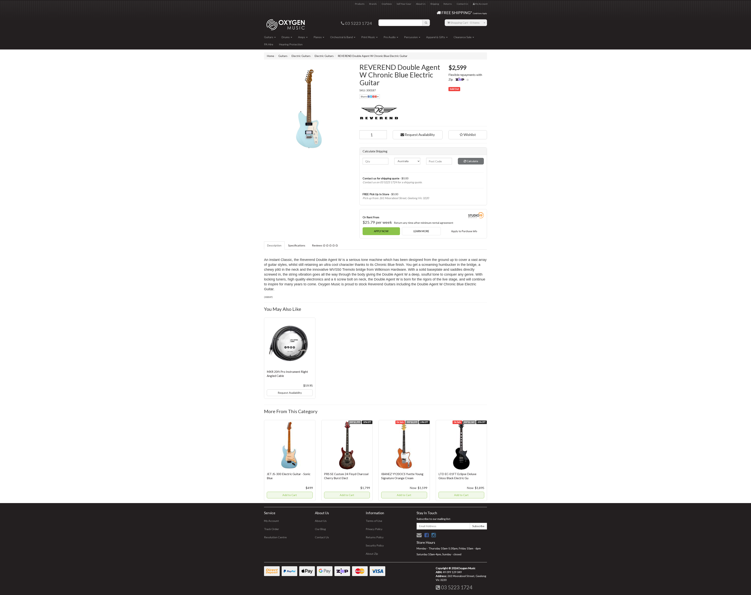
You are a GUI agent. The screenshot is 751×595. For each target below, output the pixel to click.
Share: (364, 96)
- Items (465, 22)
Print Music (368, 37)
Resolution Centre (275, 537)
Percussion (411, 37)
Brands (373, 3)
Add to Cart (289, 495)
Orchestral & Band (341, 37)
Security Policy (375, 545)
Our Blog (320, 529)
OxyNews (387, 3)
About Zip (372, 553)
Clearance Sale (463, 37)
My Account (271, 520)
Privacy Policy (374, 529)
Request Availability (419, 134)
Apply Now (381, 231)
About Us (421, 3)
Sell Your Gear (404, 3)
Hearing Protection (291, 44)
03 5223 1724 (456, 587)
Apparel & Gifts (436, 37)
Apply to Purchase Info (464, 231)
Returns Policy (375, 537)
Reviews (317, 245)
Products (360, 3)
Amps (302, 37)
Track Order (271, 529)
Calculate (472, 161)
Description (274, 245)
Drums (286, 37)
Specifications (296, 245)
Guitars (269, 37)
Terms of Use (374, 520)
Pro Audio (390, 37)
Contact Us (462, 3)
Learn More (421, 231)
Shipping (434, 3)
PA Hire (268, 44)
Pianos (318, 37)
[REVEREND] (423, 112)
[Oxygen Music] (285, 23)
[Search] (426, 22)
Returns (448, 3)
